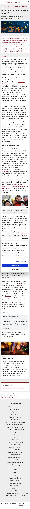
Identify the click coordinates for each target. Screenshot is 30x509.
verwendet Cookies (21, 261)
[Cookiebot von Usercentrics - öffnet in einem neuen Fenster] (22, 238)
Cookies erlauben (15, 265)
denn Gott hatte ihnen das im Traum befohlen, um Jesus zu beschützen (15, 186)
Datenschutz (20, 503)
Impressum (13, 503)
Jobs (8, 503)
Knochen (7, 296)
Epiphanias (22, 283)
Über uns (3, 503)
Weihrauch (5, 172)
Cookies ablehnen (15, 269)
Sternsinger (23, 233)
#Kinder (15, 388)
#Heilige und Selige (7, 388)
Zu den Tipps (6, 328)
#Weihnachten (21, 388)
